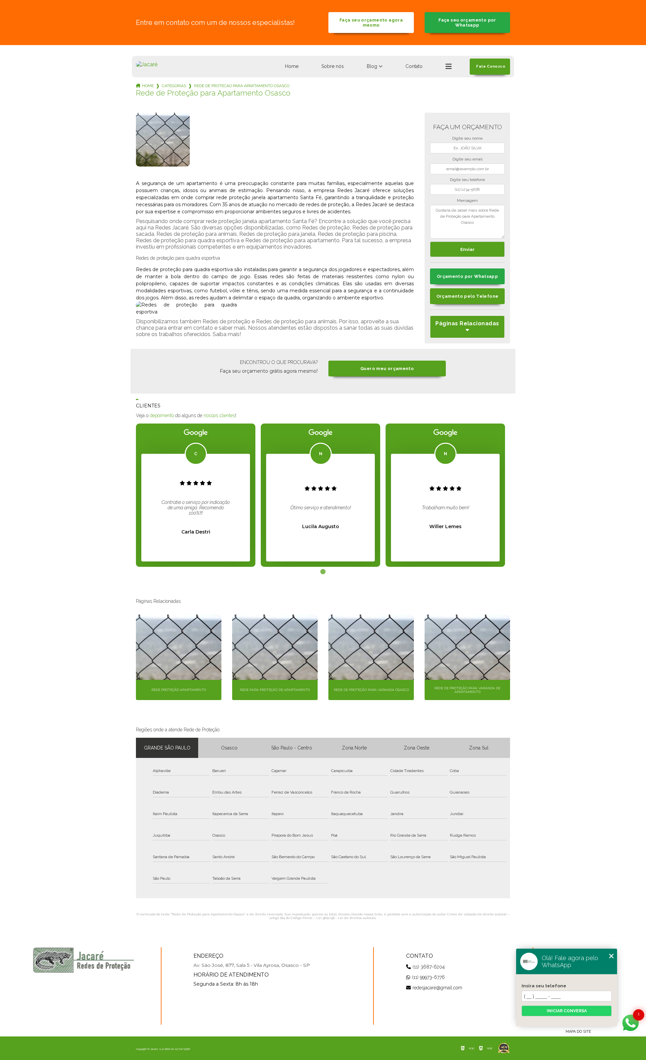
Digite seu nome (467, 138)
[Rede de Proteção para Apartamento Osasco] (163, 140)
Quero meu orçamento (387, 368)
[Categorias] (448, 67)
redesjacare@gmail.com (437, 987)
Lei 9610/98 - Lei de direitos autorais (346, 918)
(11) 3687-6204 (428, 967)
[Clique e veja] (83, 960)
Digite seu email (467, 159)
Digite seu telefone (467, 179)
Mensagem (467, 200)
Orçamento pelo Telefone (467, 296)
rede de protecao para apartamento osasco (241, 85)
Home (291, 66)
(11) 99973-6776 (428, 977)
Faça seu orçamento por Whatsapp (467, 22)
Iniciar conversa (567, 1011)
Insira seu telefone (544, 985)
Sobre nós (332, 66)
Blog (372, 66)
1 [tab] (323, 572)
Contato (414, 66)
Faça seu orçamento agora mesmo (371, 22)
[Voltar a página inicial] (146, 64)
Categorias (174, 85)
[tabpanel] (195, 495)
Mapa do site (578, 1031)
